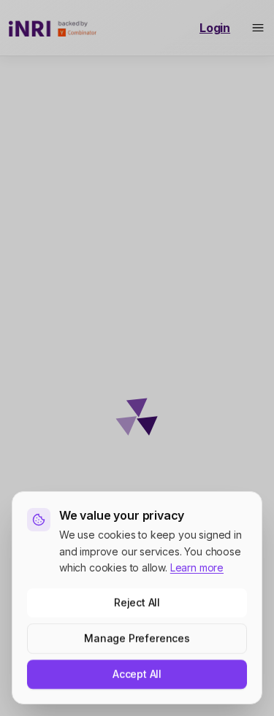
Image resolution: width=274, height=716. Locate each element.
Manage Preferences (137, 638)
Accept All (137, 674)
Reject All (137, 602)
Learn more (197, 567)
